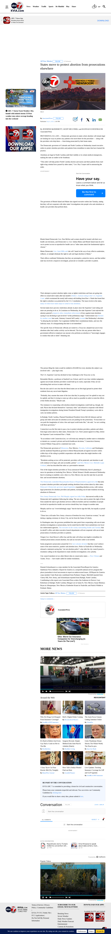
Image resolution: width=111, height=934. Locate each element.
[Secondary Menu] (8, 6)
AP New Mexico (60, 593)
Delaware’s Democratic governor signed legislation (57, 487)
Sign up (102, 804)
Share (74, 6)
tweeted (82, 318)
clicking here (57, 793)
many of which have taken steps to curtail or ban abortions (60, 304)
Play (67, 6)
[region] (72, 830)
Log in (96, 804)
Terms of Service (37, 905)
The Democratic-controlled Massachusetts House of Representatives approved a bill (68, 482)
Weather (36, 6)
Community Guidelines (45, 907)
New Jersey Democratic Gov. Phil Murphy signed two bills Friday (63, 496)
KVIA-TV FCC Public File (41, 913)
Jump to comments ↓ (47, 599)
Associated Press (47, 118)
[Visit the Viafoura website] (100, 857)
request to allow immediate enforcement (66, 313)
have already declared (79, 544)
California (88, 448)
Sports (51, 6)
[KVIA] (17, 6)
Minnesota (64, 448)
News (28, 6)
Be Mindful (60, 6)
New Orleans (94, 556)
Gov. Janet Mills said (60, 251)
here (81, 796)
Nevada (81, 448)
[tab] (46, 819)
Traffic (43, 6)
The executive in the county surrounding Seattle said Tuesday (80, 527)
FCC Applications (38, 915)
